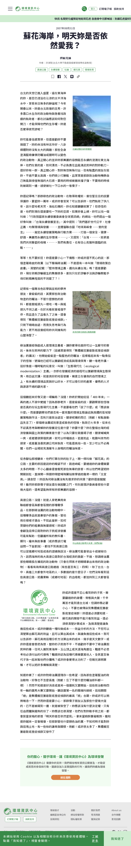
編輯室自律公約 (58, 814)
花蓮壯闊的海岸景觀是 (82, 149)
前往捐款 (65, 777)
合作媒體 (116, 814)
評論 (62, 58)
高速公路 (41, 69)
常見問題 (95, 814)
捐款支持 (119, 9)
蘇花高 (76, 69)
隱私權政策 (76, 819)
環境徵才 (54, 810)
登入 (93, 8)
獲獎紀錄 (95, 819)
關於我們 (95, 810)
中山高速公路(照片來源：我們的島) (88, 543)
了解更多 (95, 838)
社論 (68, 58)
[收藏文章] (52, 76)
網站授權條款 (77, 814)
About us (116, 810)
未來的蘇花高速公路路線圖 (84, 331)
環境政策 (89, 69)
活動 (73, 810)
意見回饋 (116, 819)
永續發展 (55, 69)
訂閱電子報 (105, 9)
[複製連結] (78, 76)
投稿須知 (54, 819)
